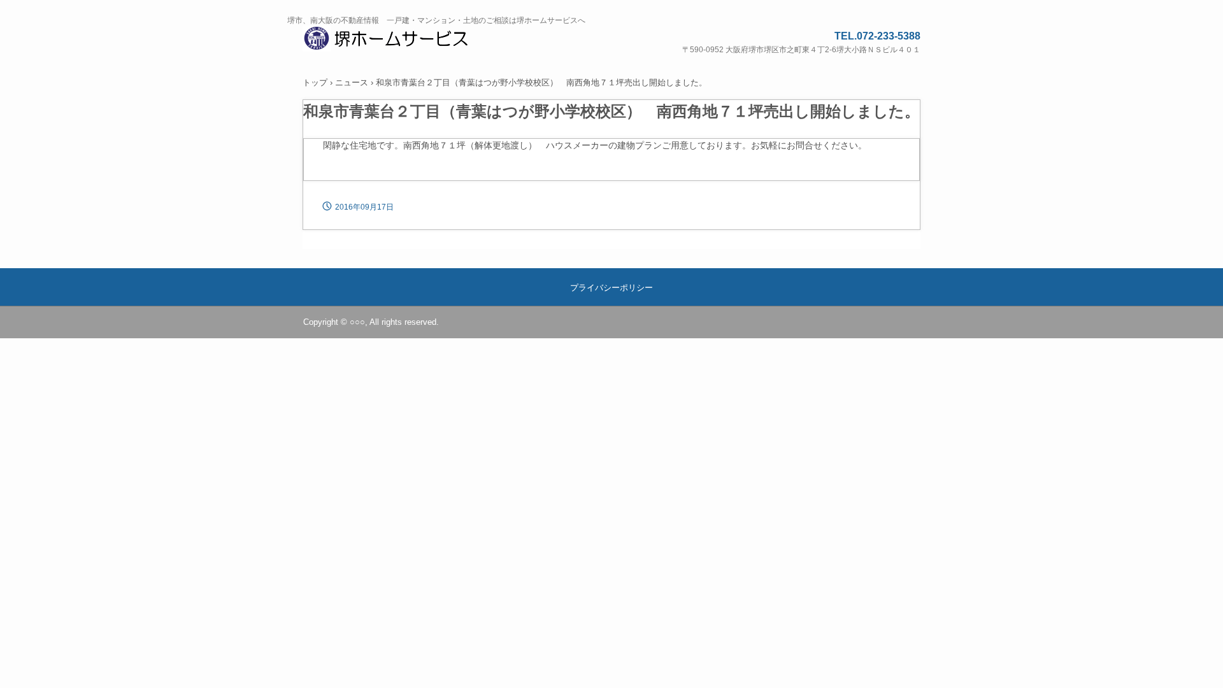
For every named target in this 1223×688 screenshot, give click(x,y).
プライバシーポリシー (611, 287)
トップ (315, 82)
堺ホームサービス (402, 40)
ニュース (351, 82)
